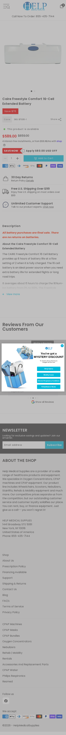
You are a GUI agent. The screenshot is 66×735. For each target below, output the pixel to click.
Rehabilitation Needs (48, 387)
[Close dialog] (62, 345)
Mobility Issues (49, 375)
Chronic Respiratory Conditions (49, 381)
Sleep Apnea (48, 369)
